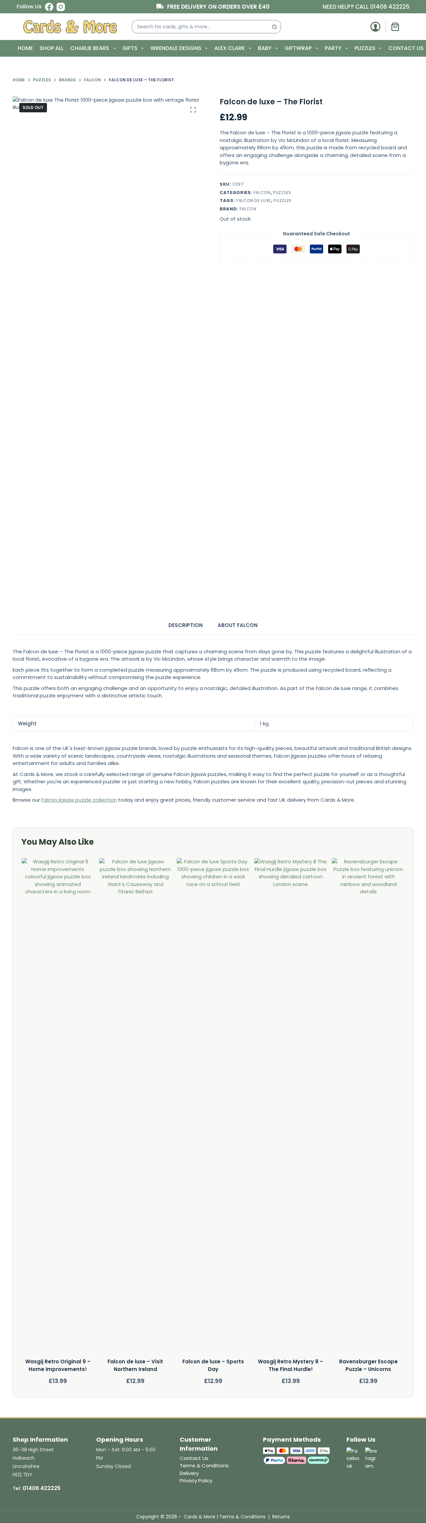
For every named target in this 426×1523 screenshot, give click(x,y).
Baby (265, 48)
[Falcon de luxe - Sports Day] (213, 1108)
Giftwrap (298, 48)
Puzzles (364, 48)
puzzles (283, 200)
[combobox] (200, 26)
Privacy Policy (196, 1480)
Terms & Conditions (204, 1465)
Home (25, 48)
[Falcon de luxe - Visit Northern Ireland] (135, 1108)
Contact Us (406, 48)
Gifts (129, 48)
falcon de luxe (253, 200)
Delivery (189, 1473)
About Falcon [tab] (238, 625)
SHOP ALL (52, 48)
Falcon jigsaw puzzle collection (79, 799)
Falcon (262, 192)
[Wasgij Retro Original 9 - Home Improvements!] (57, 1108)
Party (333, 48)
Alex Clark (229, 48)
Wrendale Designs (175, 48)
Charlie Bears (89, 48)
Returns (281, 1516)
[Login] (375, 27)
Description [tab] (185, 625)
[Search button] (274, 26)
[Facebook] (49, 7)
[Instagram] (61, 7)
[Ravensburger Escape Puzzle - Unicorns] (368, 1108)
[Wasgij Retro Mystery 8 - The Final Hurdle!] (290, 1108)
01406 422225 (389, 7)
